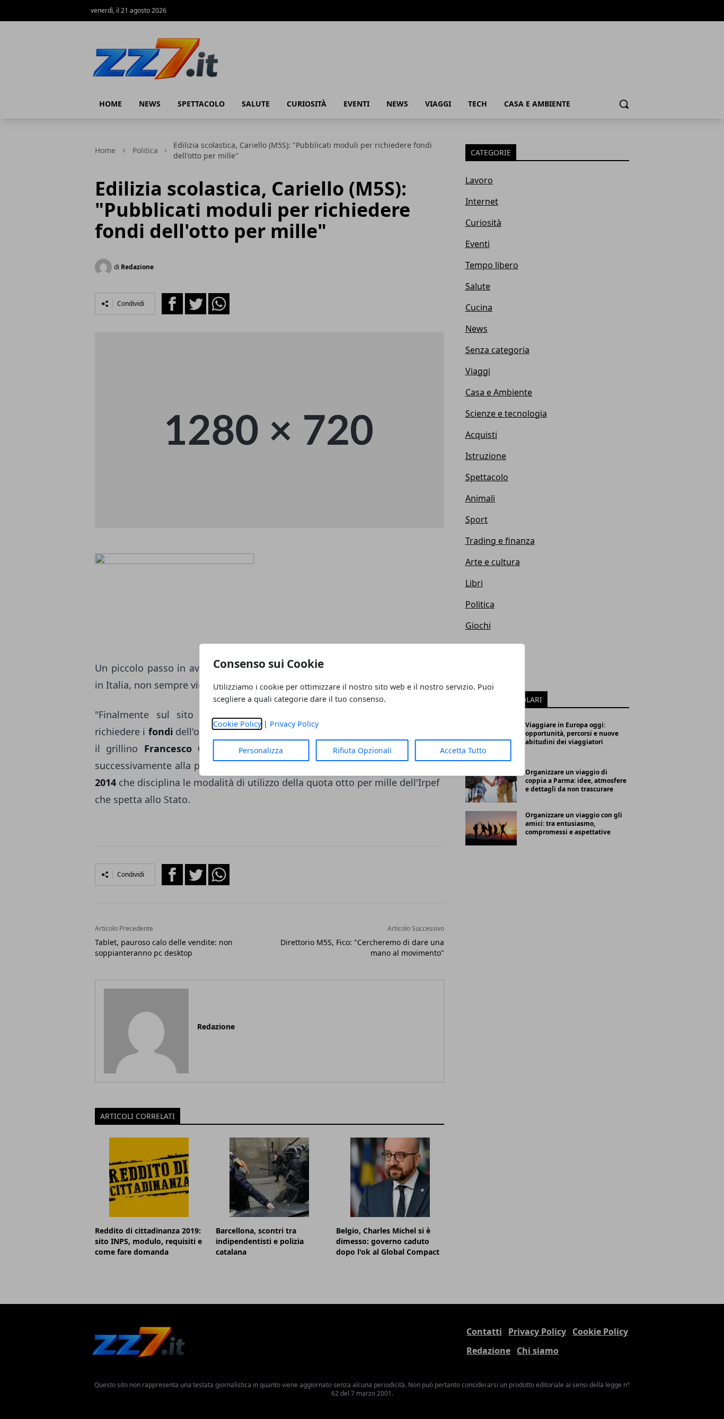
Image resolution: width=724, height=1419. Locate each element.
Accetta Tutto (463, 750)
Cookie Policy (237, 724)
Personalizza (261, 750)
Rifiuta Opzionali (362, 750)
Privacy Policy (294, 724)
